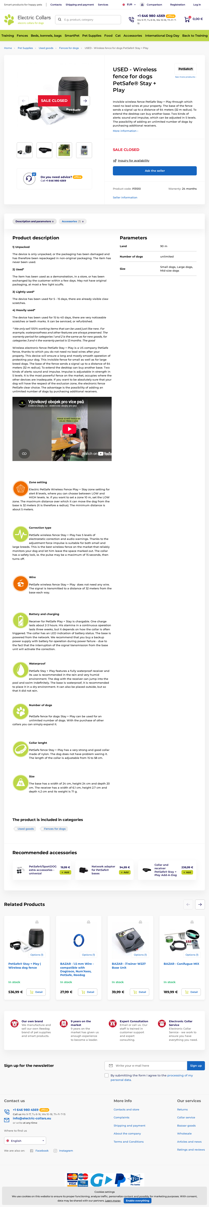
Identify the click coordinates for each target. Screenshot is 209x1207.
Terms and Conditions (129, 1141)
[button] (85, 101)
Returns (182, 1109)
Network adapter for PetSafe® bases (103, 870)
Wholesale (184, 1133)
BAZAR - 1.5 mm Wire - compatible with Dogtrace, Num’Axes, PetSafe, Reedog (77, 969)
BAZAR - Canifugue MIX (181, 964)
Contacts (56, 4)
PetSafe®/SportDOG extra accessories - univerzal (43, 870)
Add (66, 872)
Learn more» (113, 1200)
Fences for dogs (69, 48)
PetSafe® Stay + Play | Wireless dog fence (24, 965)
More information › (125, 130)
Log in (197, 4)
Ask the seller (155, 171)
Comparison (154, 4)
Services (103, 4)
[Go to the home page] (27, 19)
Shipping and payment (80, 4)
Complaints (121, 1117)
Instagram (66, 1150)
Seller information (125, 197)
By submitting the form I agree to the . (152, 1078)
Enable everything (137, 1200)
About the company (127, 1133)
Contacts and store (126, 1109)
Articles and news (189, 1141)
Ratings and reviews (191, 1149)
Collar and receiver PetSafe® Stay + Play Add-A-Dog (166, 870)
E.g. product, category (78, 19)
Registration (177, 4)
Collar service (186, 1117)
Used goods (46, 48)
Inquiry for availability (133, 160)
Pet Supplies (25, 48)
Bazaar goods (186, 1125)
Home (8, 48)
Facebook (42, 1150)
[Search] (59, 19)
